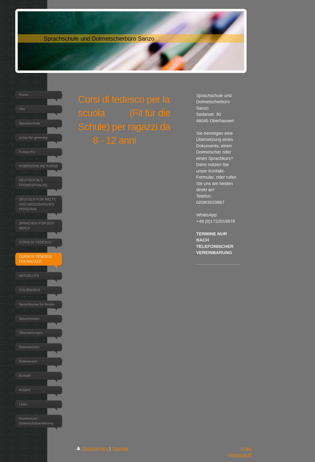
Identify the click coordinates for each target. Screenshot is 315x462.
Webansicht (240, 455)
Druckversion (95, 448)
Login (246, 448)
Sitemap (120, 448)
